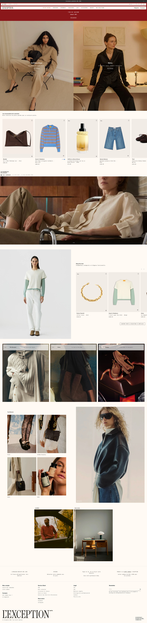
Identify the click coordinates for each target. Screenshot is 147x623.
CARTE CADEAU (127, 571)
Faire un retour (42, 593)
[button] (143, 1)
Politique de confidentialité (82, 593)
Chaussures (71, 7)
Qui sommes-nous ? (7, 595)
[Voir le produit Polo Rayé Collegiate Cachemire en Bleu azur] (64, 159)
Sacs (77, 7)
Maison (77, 508)
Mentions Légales (78, 591)
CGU (74, 589)
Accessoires (84, 7)
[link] (25, 373)
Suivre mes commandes (8, 587)
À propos (142, 7)
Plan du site (77, 596)
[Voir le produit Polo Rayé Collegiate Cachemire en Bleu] (62, 159)
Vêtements (63, 7)
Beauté (92, 7)
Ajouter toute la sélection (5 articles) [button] (132, 323)
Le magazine (5, 597)
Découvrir (73, 17)
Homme (37, 508)
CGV (74, 587)
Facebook (40, 600)
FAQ (39, 587)
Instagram (40, 602)
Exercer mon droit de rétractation (47, 594)
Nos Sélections (100, 7)
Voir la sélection (73, 211)
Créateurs (55, 7)
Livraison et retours (44, 591)
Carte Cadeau (5, 589)
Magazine (136, 7)
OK (140, 589)
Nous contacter (42, 589)
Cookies (76, 594)
